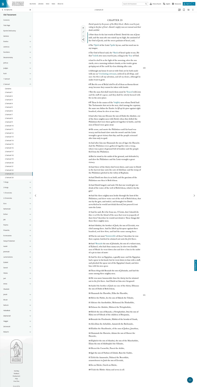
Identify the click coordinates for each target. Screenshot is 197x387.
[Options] (193, 10)
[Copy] (83, 36)
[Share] (83, 39)
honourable (111, 236)
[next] (194, 196)
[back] (2, 9)
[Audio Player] (190, 380)
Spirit (96, 45)
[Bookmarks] (184, 10)
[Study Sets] (179, 10)
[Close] (83, 27)
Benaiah (99, 243)
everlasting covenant (107, 74)
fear (130, 55)
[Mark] (83, 32)
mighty (117, 102)
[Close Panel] (30, 9)
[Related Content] (188, 10)
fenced (130, 92)
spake (113, 45)
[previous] (36, 196)
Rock (115, 52)
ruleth (95, 55)
